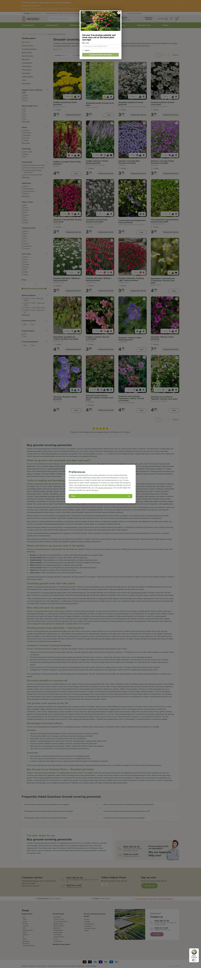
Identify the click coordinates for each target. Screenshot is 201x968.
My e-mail (85, 43)
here (96, 490)
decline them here (105, 488)
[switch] (194, 960)
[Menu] (197, 949)
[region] (100, 484)
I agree (86, 50)
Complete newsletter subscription (100, 55)
